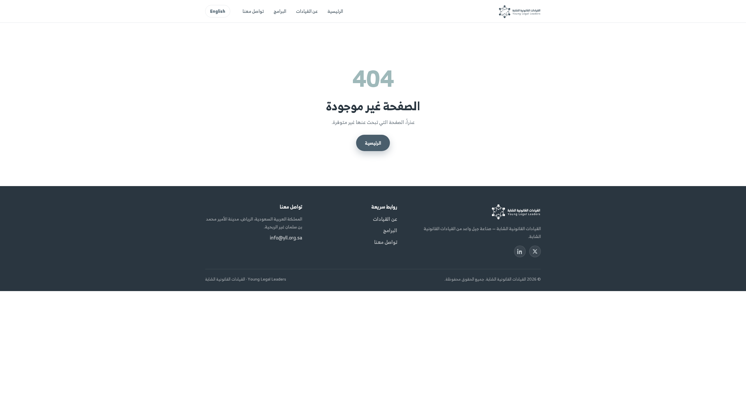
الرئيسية (335, 11)
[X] (535, 251)
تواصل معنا (253, 11)
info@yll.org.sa (286, 237)
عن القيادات (307, 11)
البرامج (280, 11)
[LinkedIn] (520, 251)
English (217, 11)
